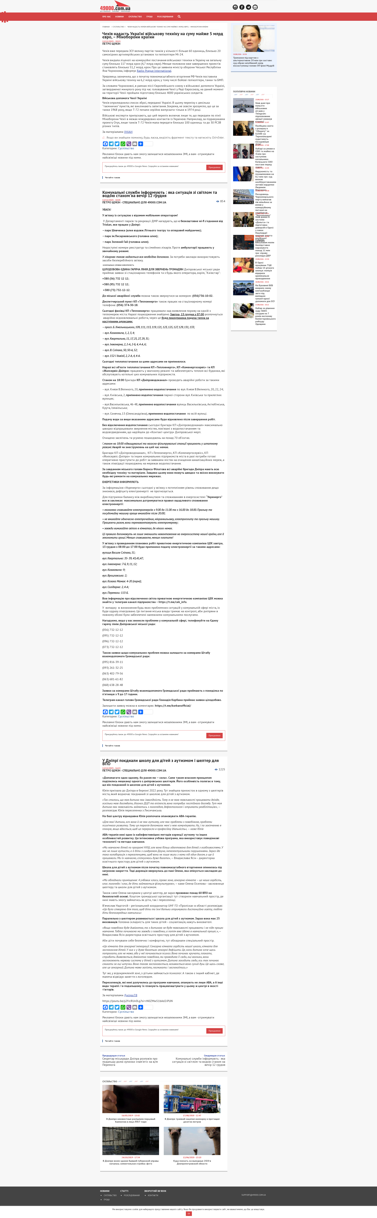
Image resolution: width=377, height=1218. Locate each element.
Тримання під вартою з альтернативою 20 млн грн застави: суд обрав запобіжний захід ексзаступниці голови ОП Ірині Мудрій (253, 61)
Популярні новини (244, 91)
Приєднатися (214, 167)
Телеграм (248, 7)
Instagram (235, 7)
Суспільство (135, 16)
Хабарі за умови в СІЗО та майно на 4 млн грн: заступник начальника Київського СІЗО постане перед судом (265, 158)
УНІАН (128, 132)
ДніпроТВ (130, 995)
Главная (106, 27)
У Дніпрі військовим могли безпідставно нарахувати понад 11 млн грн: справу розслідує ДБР (264, 247)
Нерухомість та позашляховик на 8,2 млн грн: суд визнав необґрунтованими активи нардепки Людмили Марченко (265, 180)
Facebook (241, 7)
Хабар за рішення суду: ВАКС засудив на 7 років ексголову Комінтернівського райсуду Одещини (265, 316)
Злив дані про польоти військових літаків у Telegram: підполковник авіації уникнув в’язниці (263, 112)
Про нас (106, 16)
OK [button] (189, 1213)
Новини (119, 16)
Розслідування (165, 16)
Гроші (149, 16)
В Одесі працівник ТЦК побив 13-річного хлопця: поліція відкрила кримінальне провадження (264, 270)
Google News (255, 7)
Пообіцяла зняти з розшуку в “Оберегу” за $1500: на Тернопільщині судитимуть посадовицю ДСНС (264, 135)
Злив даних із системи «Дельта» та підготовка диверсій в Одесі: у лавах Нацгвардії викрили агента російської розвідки (264, 228)
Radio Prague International (154, 71)
